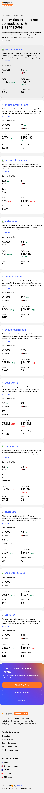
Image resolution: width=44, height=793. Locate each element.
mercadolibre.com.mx (16, 160)
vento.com (10, 615)
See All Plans (22, 692)
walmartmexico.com (15, 573)
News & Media (8, 739)
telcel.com (10, 512)
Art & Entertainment (10, 750)
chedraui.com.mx (14, 277)
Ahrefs (19, 786)
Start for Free (22, 685)
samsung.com (12, 446)
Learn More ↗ (22, 700)
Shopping (6, 736)
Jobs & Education (9, 746)
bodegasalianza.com (15, 330)
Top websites (6, 15)
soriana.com (11, 221)
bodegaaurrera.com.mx (17, 105)
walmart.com (11, 383)
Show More (6, 61)
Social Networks (9, 743)
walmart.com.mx (19, 15)
